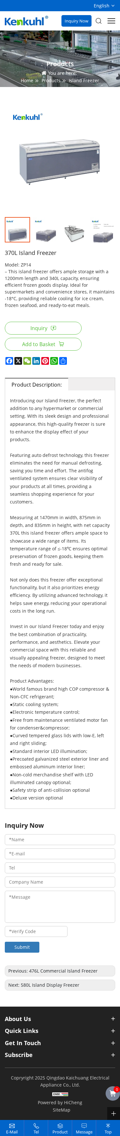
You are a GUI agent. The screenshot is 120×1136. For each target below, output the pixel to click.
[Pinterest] (45, 361)
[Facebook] (9, 361)
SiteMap (61, 1110)
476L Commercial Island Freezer (63, 971)
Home (27, 80)
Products (51, 80)
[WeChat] (27, 361)
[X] (18, 361)
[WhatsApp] (54, 361)
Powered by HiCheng (60, 1102)
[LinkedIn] (36, 361)
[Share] (63, 361)
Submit (22, 947)
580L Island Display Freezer (50, 985)
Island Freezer (84, 80)
